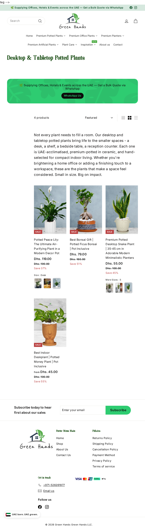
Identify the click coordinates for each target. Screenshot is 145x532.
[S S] (128, 287)
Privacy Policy (101, 460)
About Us (62, 449)
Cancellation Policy (105, 449)
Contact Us (63, 455)
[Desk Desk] (57, 283)
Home (60, 438)
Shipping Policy (102, 443)
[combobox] (26, 21)
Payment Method (103, 455)
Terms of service (103, 466)
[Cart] (135, 21)
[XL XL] (38, 283)
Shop (59, 443)
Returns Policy (102, 438)
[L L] (47, 283)
